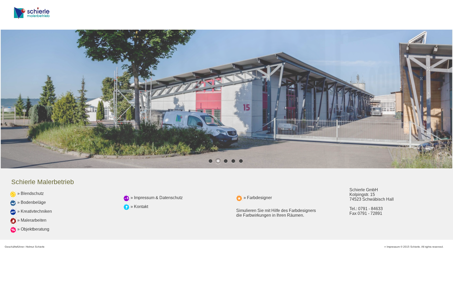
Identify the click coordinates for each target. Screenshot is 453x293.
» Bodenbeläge (31, 202)
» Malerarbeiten (31, 220)
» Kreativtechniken (34, 211)
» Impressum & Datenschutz (157, 197)
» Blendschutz (30, 193)
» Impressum (392, 246)
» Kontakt (139, 206)
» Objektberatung (33, 229)
